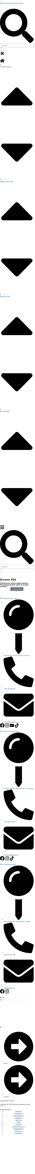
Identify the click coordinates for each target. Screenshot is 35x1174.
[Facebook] (2, 725)
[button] (17, 564)
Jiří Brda (11, 1101)
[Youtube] (12, 725)
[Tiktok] (17, 725)
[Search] (1, 570)
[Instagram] (7, 725)
